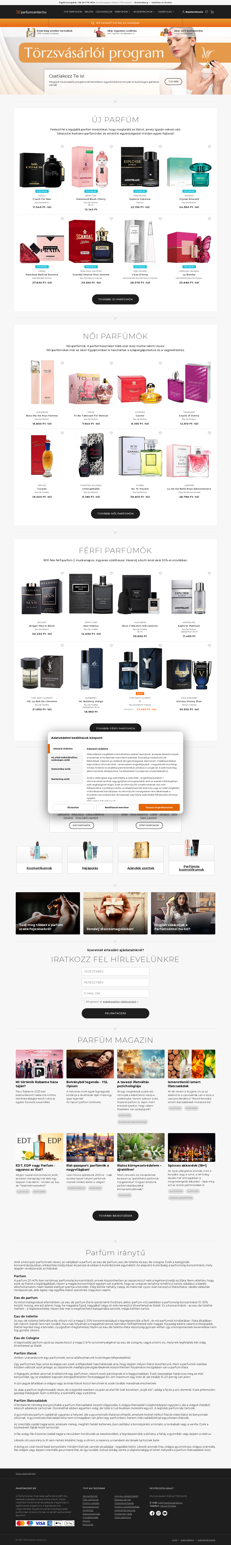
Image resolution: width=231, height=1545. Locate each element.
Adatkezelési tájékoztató (119, 1001)
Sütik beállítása (122, 1517)
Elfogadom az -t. (112, 1001)
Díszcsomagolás (91, 1513)
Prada (153, 814)
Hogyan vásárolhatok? (126, 1496)
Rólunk (86, 1520)
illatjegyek (176, 1191)
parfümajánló (76, 1188)
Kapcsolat (88, 1524)
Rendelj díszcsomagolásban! (110, 929)
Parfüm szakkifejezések (127, 1506)
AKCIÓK (89, 11)
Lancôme (63, 814)
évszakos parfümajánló (132, 1122)
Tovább (173, 81)
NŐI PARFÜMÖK (81, 825)
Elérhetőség (141, 2)
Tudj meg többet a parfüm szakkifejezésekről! (41, 927)
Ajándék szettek (141, 868)
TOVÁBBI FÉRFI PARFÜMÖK (115, 728)
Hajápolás (90, 868)
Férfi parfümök (91, 1499)
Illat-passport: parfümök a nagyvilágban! (87, 1167)
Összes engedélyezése (159, 807)
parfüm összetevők (181, 1198)
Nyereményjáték (123, 1513)
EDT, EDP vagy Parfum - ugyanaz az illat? (35, 1167)
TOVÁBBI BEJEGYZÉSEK (115, 1215)
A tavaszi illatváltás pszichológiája (133, 1084)
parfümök (124, 1115)
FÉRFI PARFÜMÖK (149, 825)
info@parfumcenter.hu (170, 1502)
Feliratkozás (115, 1013)
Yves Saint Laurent (86, 817)
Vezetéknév (94, 971)
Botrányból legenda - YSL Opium (87, 1084)
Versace (68, 817)
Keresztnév (94, 982)
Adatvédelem (187, 1540)
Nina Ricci (78, 814)
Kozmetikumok (39, 868)
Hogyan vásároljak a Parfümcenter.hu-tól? (172, 927)
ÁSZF (174, 1540)
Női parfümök (90, 1496)
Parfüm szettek (91, 1503)
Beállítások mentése (117, 807)
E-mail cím (92, 993)
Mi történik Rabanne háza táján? (37, 1084)
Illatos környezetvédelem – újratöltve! (139, 1167)
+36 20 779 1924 (168, 1505)
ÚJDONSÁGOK (104, 11)
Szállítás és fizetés (162, 2)
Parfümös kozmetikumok (191, 868)
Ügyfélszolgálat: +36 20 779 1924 (77, 2)
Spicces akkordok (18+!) (187, 1165)
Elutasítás (73, 807)
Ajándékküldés (90, 1517)
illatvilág (175, 1108)
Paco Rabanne (95, 814)
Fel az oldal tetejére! (26, 1473)
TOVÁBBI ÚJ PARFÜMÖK (115, 299)
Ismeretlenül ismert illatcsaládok (184, 1084)
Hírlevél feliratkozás (124, 1510)
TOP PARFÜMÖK (73, 11)
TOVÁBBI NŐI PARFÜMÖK (115, 513)
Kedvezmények (122, 1499)
